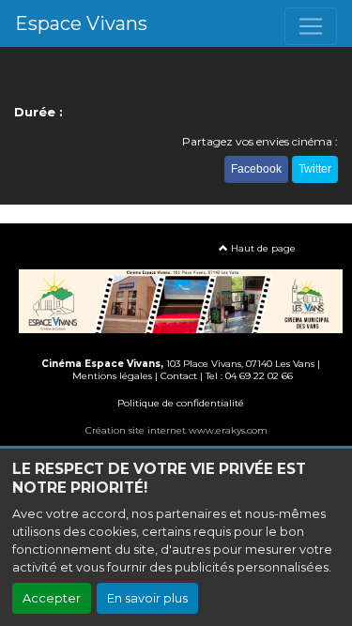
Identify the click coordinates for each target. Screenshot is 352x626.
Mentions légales (112, 376)
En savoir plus (147, 598)
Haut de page (262, 248)
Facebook (256, 169)
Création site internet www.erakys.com (176, 430)
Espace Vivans (81, 23)
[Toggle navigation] (310, 26)
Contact (179, 376)
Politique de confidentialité (180, 403)
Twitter (314, 169)
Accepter (52, 598)
